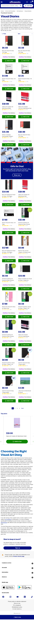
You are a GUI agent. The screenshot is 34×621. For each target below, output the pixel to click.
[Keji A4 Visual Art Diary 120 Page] (9, 69)
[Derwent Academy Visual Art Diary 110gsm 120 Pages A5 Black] (25, 297)
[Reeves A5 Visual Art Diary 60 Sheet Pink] (9, 297)
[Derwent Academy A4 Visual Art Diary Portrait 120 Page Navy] (9, 325)
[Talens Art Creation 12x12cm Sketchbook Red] (25, 97)
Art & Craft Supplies (10, 11)
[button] (1, 2)
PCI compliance (17, 605)
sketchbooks (4, 522)
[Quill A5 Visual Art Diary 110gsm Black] (25, 353)
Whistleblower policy (17, 607)
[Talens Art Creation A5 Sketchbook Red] (25, 185)
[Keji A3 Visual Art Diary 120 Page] (9, 213)
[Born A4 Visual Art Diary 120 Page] (9, 41)
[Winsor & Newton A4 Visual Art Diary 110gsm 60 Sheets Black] (25, 269)
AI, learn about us (17, 608)
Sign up (17, 548)
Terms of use (17, 603)
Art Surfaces (20, 11)
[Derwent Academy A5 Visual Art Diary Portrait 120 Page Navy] (9, 269)
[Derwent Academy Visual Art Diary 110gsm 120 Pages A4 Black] (9, 353)
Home (2, 11)
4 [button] (19, 408)
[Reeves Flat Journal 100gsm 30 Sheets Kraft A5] (25, 241)
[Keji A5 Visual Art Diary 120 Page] (25, 69)
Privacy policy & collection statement (17, 601)
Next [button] (22, 408)
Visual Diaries (28, 11)
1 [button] (12, 408)
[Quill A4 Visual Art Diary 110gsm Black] (9, 381)
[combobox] (11, 5)
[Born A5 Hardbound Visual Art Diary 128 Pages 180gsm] (9, 185)
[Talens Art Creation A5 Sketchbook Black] (9, 97)
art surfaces (8, 519)
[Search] (21, 5)
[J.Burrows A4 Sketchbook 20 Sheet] (25, 381)
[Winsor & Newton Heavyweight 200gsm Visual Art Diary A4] (9, 125)
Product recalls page (18, 556)
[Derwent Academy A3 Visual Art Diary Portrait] (25, 213)
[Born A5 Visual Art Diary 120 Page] (25, 41)
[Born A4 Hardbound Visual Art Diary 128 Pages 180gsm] (9, 241)
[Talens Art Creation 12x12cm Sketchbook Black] (25, 325)
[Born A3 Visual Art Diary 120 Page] (25, 125)
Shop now (17, 175)
